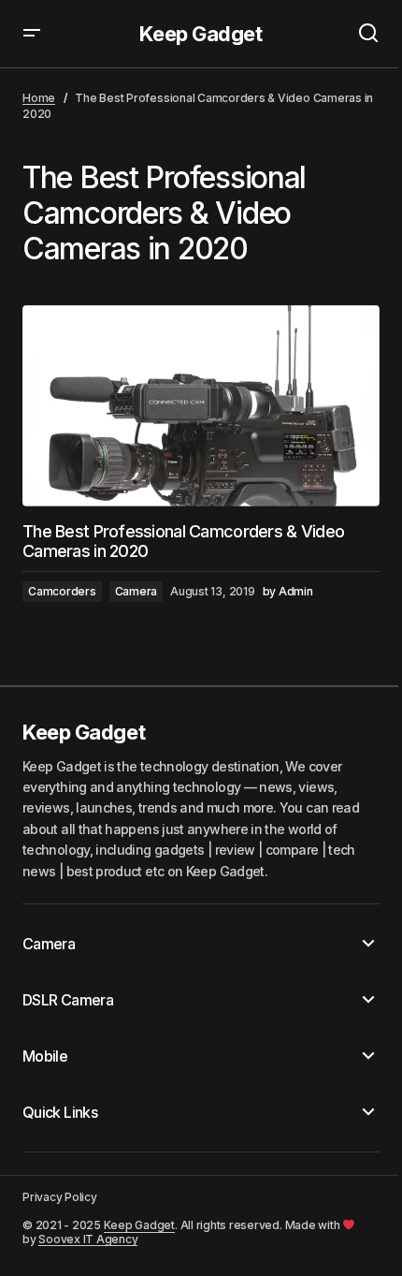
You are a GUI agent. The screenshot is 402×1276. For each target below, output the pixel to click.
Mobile (44, 1056)
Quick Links (59, 1112)
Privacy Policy (59, 1197)
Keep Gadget (200, 34)
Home (38, 98)
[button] (31, 33)
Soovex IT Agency (87, 1239)
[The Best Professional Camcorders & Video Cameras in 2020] (201, 405)
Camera (136, 591)
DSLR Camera (67, 999)
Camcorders (62, 591)
